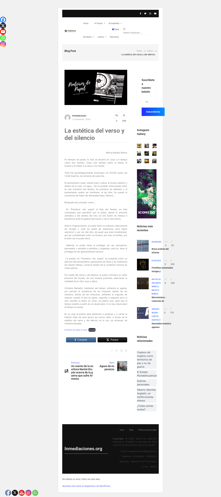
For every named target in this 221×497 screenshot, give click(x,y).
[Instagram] (3, 44)
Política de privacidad (147, 430)
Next (111, 362)
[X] (3, 26)
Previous (75, 362)
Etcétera (87, 37)
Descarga (92, 330)
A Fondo (98, 23)
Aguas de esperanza (107, 367)
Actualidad (114, 23)
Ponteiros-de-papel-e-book (75, 330)
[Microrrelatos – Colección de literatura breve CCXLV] (143, 283)
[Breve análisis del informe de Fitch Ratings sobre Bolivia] (143, 246)
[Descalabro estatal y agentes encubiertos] (143, 313)
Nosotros (114, 37)
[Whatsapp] (3, 38)
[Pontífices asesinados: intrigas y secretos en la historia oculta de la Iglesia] (143, 264)
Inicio (85, 23)
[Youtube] (3, 32)
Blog (131, 430)
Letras (101, 37)
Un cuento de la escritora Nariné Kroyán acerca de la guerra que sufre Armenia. (82, 372)
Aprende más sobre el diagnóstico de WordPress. (86, 486)
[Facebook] (3, 20)
